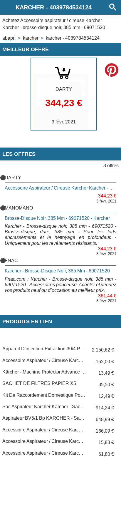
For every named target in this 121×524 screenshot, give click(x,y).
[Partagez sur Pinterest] (112, 70)
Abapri (9, 38)
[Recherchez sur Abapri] (113, 7)
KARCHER (30, 38)
